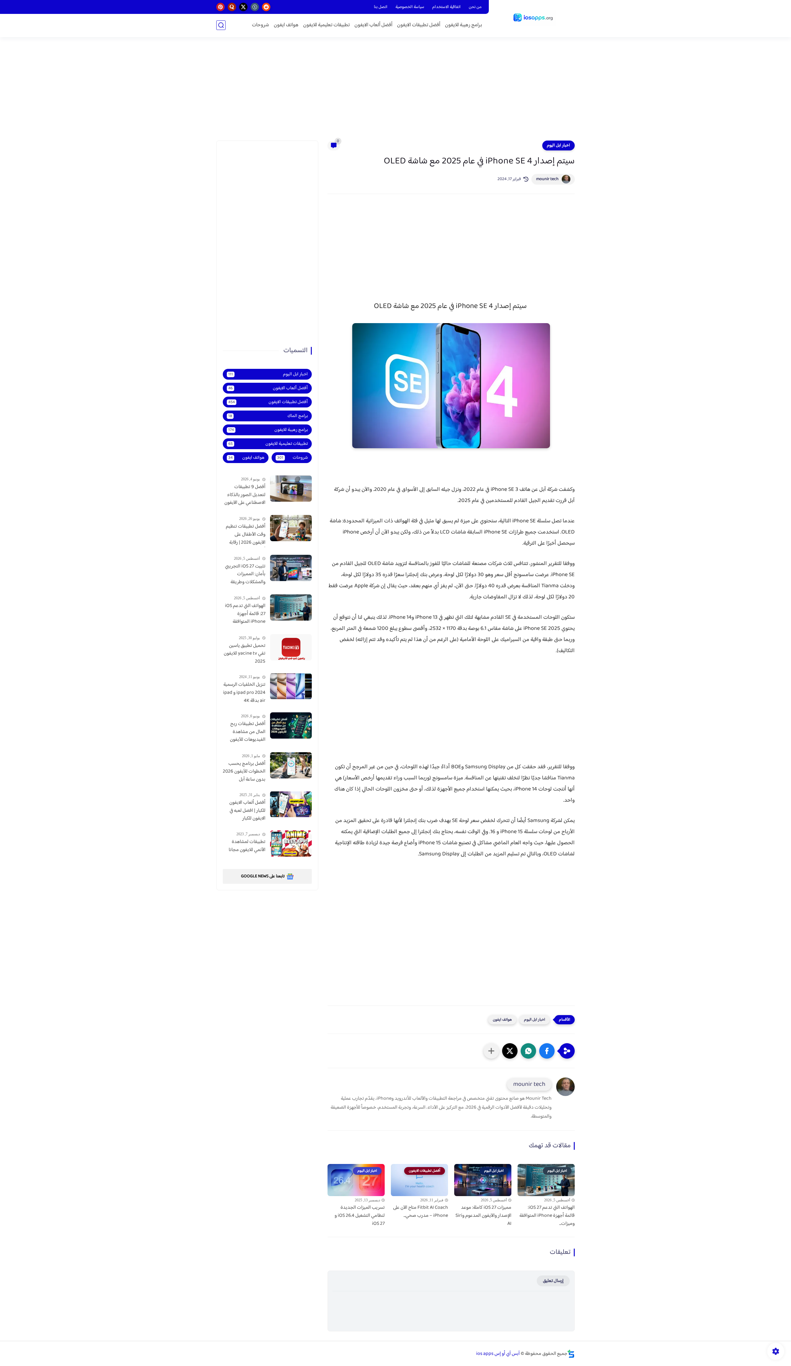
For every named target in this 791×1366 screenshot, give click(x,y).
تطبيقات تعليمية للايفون (326, 25)
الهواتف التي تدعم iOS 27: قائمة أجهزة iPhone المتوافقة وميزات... (547, 1216)
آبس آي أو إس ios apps (498, 1354)
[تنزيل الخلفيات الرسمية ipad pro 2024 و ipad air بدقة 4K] (291, 686)
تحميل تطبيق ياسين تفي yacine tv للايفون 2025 (244, 654)
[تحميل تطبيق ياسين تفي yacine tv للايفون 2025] (291, 647)
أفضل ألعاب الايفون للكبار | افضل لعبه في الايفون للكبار (247, 811)
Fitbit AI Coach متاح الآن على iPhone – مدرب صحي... (420, 1212)
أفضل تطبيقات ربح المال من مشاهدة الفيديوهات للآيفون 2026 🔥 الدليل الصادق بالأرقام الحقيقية (247, 732)
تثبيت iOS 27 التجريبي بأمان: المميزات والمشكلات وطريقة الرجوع (245, 575)
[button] (547, 1051)
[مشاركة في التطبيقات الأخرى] (491, 1051)
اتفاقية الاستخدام (446, 7)
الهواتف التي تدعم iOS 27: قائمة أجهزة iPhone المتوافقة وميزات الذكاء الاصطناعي (245, 614)
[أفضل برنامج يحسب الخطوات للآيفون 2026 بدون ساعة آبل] (291, 765)
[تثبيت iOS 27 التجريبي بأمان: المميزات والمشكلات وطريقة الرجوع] (291, 568)
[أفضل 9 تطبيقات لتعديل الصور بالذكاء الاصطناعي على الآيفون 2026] (291, 488)
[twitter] (243, 7)
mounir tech (547, 179)
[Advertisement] (395, 92)
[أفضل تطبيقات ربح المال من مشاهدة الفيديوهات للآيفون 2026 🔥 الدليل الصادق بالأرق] (291, 725)
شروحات (260, 25)
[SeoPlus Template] (571, 1354)
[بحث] (221, 25)
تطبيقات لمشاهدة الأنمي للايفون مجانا (247, 846)
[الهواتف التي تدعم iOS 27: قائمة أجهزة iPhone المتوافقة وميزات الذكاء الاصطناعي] (291, 607)
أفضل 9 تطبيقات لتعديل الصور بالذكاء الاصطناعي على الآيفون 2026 (244, 495)
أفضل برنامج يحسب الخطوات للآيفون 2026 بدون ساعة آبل (244, 772)
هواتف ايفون (286, 25)
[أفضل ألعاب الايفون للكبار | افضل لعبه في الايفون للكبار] (291, 804)
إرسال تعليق (553, 1281)
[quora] (232, 7)
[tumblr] (255, 7)
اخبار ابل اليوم (558, 145)
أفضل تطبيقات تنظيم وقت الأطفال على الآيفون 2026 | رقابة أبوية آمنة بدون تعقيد (245, 535)
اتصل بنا (380, 7)
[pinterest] (220, 7)
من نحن (475, 7)
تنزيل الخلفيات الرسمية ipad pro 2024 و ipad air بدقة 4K (244, 693)
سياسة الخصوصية (410, 7)
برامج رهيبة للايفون (463, 25)
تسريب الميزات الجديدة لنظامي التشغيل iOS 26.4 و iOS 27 (360, 1216)
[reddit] (266, 7)
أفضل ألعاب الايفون (373, 25)
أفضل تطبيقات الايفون (418, 25)
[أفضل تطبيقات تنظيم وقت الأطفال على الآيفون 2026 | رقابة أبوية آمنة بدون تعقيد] (291, 528)
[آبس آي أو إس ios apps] (533, 18)
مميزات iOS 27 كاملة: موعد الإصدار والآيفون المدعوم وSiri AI (483, 1216)
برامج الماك (268, 416)
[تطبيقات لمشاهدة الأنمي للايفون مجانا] (291, 843)
